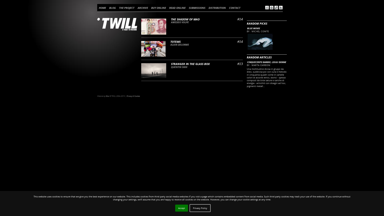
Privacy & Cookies (133, 96)
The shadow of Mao (185, 19)
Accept (181, 208)
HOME (102, 8)
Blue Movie (253, 28)
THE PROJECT (126, 8)
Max (107, 96)
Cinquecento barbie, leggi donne (266, 62)
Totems (175, 42)
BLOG (112, 8)
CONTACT (234, 8)
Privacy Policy (200, 208)
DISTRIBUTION (217, 8)
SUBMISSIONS (197, 8)
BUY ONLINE (158, 8)
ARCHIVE (143, 8)
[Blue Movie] (260, 48)
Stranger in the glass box (190, 64)
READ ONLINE (177, 8)
